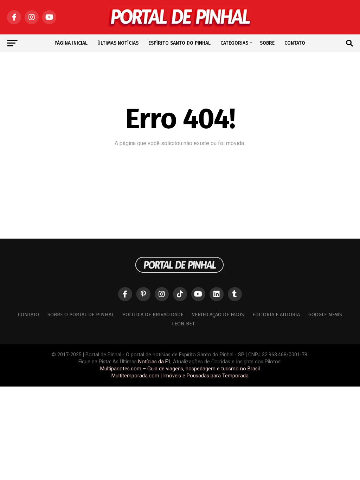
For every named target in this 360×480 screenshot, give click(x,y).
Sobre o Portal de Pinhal (80, 315)
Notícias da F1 (154, 362)
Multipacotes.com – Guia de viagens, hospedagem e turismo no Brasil (180, 369)
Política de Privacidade (153, 315)
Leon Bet (183, 324)
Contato (28, 315)
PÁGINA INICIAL (71, 43)
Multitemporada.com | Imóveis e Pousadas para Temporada (180, 376)
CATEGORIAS (234, 43)
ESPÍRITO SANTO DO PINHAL (179, 43)
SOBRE (267, 43)
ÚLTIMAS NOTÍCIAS (118, 43)
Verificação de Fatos (218, 315)
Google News (325, 315)
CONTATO (294, 43)
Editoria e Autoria (276, 315)
